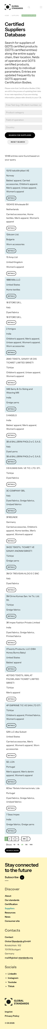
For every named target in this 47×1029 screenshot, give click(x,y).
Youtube (12, 982)
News (7, 917)
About (8, 896)
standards (24, 958)
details (11, 198)
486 (24, 839)
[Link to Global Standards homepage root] (17, 1002)
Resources (10, 912)
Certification (11, 904)
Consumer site (12, 921)
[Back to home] (14, 7)
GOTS (9, 46)
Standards (17, 941)
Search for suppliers (20, 135)
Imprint (8, 1011)
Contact (9, 937)
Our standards (12, 900)
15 (18, 844)
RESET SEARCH (18, 142)
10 (14, 844)
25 (22, 844)
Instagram (13, 978)
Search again (12, 850)
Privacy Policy (12, 1016)
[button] (29, 7)
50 (26, 844)
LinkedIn (12, 974)
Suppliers (9, 908)
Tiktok (11, 986)
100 (31, 844)
